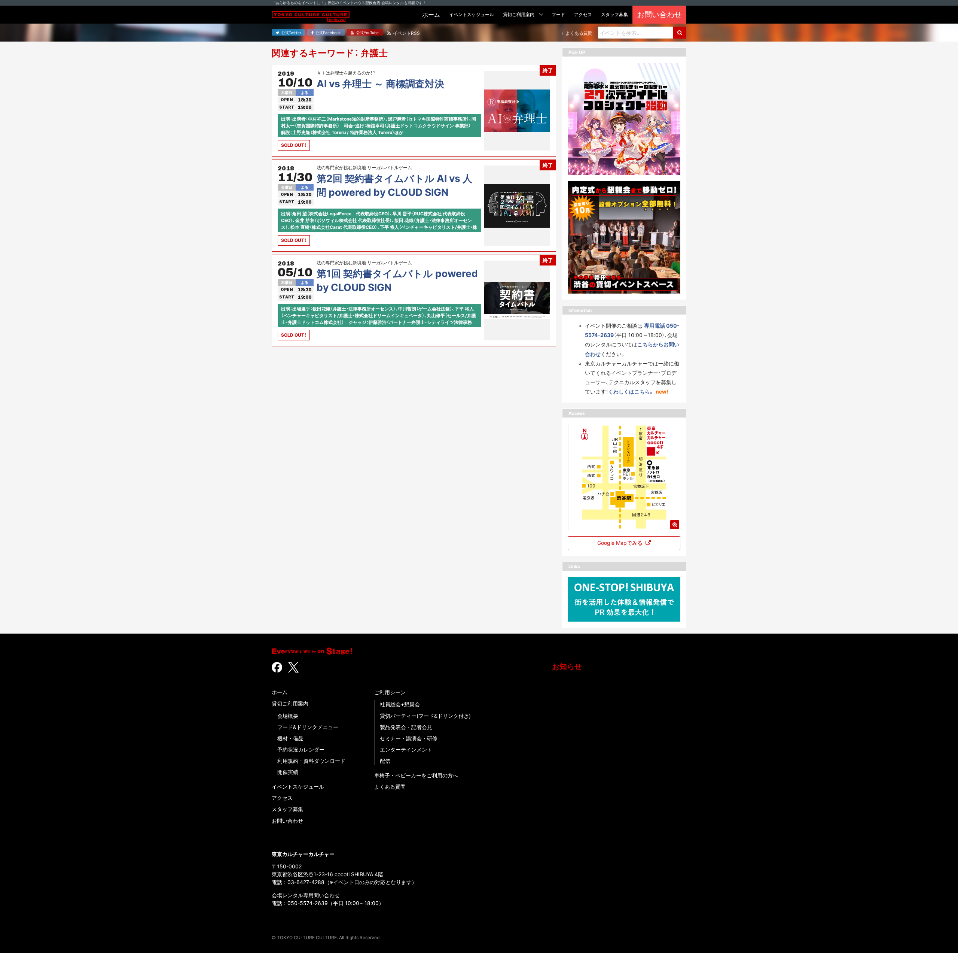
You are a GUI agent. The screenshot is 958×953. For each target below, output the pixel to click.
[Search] (679, 33)
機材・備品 (290, 738)
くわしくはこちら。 (631, 391)
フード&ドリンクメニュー (307, 727)
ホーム (279, 692)
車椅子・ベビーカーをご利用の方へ (416, 775)
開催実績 (287, 772)
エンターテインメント (406, 749)
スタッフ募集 (287, 809)
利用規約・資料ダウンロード (311, 761)
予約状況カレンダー (300, 749)
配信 (385, 761)
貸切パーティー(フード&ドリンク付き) (425, 716)
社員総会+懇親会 (400, 704)
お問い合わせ (287, 820)
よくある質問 (390, 786)
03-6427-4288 (305, 882)
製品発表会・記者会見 (406, 727)
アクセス (282, 798)
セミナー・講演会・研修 (408, 738)
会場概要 (287, 716)
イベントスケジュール (298, 786)
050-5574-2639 (307, 903)
